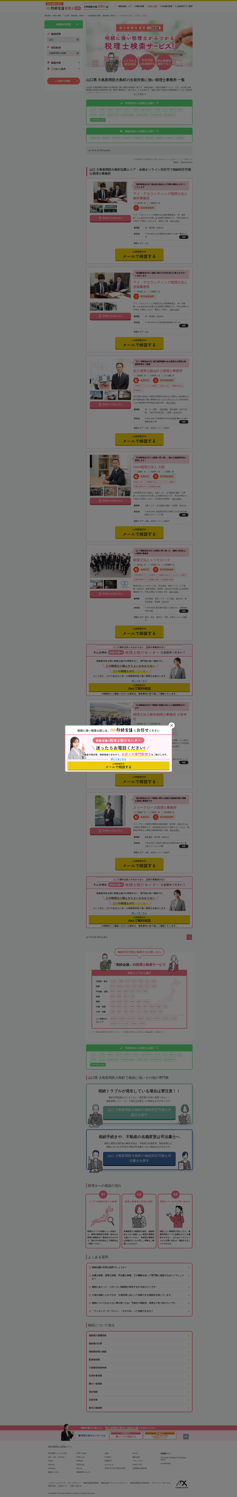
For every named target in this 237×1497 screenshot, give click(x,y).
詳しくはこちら (118, 759)
